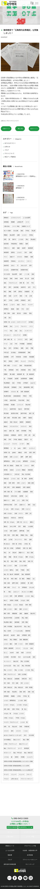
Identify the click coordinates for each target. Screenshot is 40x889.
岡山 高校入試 (8, 679)
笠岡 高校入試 (8, 687)
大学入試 (17, 474)
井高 (29, 370)
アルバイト (24, 326)
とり (18, 500)
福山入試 (15, 661)
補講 (18, 248)
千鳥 (5, 370)
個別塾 (5, 326)
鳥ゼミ (5, 600)
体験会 (20, 453)
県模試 (5, 235)
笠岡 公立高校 (22, 674)
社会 (34, 505)
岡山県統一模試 (8, 622)
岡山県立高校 (7, 396)
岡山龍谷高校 (27, 366)
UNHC (5, 431)
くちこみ (25, 648)
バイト (31, 326)
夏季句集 (22, 531)
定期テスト (22, 505)
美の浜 (5, 305)
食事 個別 (7, 587)
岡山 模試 (25, 618)
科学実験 (23, 431)
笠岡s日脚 (6, 387)
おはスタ (33, 383)
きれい (13, 266)
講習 (5, 296)
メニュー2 (21, 774)
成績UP (5, 422)
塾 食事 (30, 583)
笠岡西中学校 (24, 270)
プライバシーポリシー (26, 779)
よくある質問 (26, 218)
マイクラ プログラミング (11, 722)
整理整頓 (6, 448)
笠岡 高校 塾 (8, 492)
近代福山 (16, 348)
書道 (24, 527)
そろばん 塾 (7, 714)
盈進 (18, 635)
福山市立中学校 (8, 618)
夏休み (5, 527)
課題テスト (22, 553)
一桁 (26, 296)
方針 (25, 252)
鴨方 (5, 361)
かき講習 (30, 527)
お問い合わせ (14, 779)
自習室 (16, 379)
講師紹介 (6, 218)
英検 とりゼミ (8, 609)
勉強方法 (6, 518)
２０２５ (6, 731)
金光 (27, 348)
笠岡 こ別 (28, 513)
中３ (34, 287)
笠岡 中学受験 (8, 627)
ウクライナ (24, 426)
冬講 (10, 296)
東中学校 (26, 409)
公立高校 (6, 657)
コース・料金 (15, 226)
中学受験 (22, 344)
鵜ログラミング (23, 744)
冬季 (15, 292)
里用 (13, 500)
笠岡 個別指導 (25, 392)
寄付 (30, 426)
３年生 (10, 300)
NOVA (16, 279)
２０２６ (18, 731)
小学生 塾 (27, 544)
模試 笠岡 (7, 614)
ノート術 (26, 274)
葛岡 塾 (11, 431)
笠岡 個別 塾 (8, 339)
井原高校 (23, 370)
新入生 (19, 313)
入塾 (5, 318)
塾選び (21, 244)
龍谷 (34, 657)
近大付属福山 (7, 740)
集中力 (14, 239)
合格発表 (23, 583)
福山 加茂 (22, 561)
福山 (5, 348)
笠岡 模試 (7, 692)
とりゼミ (24, 235)
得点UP (14, 553)
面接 (5, 557)
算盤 (10, 557)
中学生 (27, 231)
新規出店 (6, 496)
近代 (10, 348)
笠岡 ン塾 (27, 435)
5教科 (24, 418)
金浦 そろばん (8, 513)
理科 (29, 505)
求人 (21, 331)
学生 (11, 331)
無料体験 (17, 622)
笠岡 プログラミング (10, 674)
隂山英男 (14, 274)
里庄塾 (31, 479)
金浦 (32, 279)
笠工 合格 (15, 683)
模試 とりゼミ (24, 609)
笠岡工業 (24, 679)
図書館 (31, 379)
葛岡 (18, 431)
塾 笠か (24, 709)
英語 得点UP (13, 422)
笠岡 (5, 239)
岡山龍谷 (33, 239)
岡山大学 (14, 727)
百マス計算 (7, 274)
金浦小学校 (13, 400)
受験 (29, 353)
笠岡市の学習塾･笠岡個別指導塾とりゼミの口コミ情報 (18, 761)
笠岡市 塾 (7, 453)
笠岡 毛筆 (7, 535)
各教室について (26, 226)
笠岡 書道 (15, 535)
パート (5, 331)
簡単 (21, 296)
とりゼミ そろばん (9, 705)
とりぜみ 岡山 (29, 670)
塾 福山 (7, 592)
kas (34, 579)
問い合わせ (7, 544)
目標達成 (13, 435)
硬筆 (32, 466)
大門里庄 (25, 383)
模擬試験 (14, 614)
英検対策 (30, 470)
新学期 (5, 470)
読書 (18, 235)
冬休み (5, 640)
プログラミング (13, 283)
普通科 (5, 374)
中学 (16, 344)
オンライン (21, 261)
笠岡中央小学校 (8, 505)
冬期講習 (27, 292)
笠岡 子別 (25, 500)
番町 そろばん (30, 557)
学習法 (31, 235)
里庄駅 (21, 496)
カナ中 (15, 296)
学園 (32, 348)
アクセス (6, 779)
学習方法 (13, 518)
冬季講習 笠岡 (26, 635)
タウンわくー (7, 335)
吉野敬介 (6, 309)
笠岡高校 (11, 370)
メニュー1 (13, 774)
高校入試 (6, 479)
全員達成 (6, 435)
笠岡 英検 (28, 605)
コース (27, 222)
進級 (16, 566)
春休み (5, 426)
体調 (32, 257)
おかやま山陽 (26, 657)
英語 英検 (7, 313)
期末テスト (7, 500)
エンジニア (7, 444)
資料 (30, 540)
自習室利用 (24, 379)
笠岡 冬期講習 (29, 644)
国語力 (26, 440)
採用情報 (6, 222)
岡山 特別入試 (19, 687)
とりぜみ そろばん (22, 705)
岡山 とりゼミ (8, 670)
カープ (20, 748)
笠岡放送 (24, 587)
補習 (13, 248)
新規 (31, 492)
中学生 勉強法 (18, 440)
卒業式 (25, 396)
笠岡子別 (20, 518)
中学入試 (6, 353)
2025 (31, 648)
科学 (10, 440)
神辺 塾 (6, 579)
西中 (10, 287)
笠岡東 (5, 457)
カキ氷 (5, 531)
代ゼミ (24, 305)
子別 (20, 387)
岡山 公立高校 (25, 661)
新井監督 (26, 748)
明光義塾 (31, 357)
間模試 (28, 579)
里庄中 (20, 435)
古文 (27, 309)
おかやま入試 (7, 666)
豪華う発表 (15, 583)
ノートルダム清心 (18, 631)
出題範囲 (25, 492)
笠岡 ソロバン (26, 509)
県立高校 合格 (16, 418)
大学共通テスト (8, 474)
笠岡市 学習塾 (14, 600)
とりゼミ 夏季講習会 (10, 701)
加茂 (17, 570)
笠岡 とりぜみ (16, 461)
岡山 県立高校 (26, 666)
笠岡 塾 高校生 (8, 466)
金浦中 (24, 248)
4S (14, 448)
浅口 (13, 383)
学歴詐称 (26, 727)
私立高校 (13, 657)
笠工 (30, 679)
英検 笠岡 (22, 692)
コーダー (22, 444)
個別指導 (6, 252)
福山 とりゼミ (8, 566)
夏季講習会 (7, 461)
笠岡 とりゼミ (14, 457)
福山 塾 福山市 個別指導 (11, 574)
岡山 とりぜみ (19, 670)
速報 (22, 348)
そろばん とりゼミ (18, 714)
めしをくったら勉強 (27, 592)
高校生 (10, 361)
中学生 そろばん (20, 718)
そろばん (32, 461)
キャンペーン (18, 540)
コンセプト (30, 757)
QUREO (14, 453)
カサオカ (19, 257)
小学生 (19, 696)
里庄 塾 (31, 413)
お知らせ (3, 121)
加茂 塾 (30, 561)
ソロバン (26, 466)
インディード (28, 331)
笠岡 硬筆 (12, 483)
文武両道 (6, 405)
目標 (30, 252)
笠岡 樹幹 (7, 709)
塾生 (30, 313)
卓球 (25, 453)
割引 (25, 540)
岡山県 (33, 231)
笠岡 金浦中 (13, 531)
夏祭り (32, 522)
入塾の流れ (7, 226)
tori (26, 496)
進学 (5, 540)
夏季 (22, 457)
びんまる (31, 587)
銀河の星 (6, 635)
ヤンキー (30, 305)
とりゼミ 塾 (24, 722)
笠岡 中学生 (15, 709)
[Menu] (36, 3)
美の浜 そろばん (18, 557)
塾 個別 (22, 579)
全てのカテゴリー (10, 143)
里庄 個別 (7, 418)
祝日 (18, 305)
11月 (28, 283)
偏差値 (26, 614)
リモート (29, 261)
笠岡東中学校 (14, 270)
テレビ (14, 587)
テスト (5, 257)
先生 (16, 331)
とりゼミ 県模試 (20, 470)
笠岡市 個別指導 (8, 648)
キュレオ (23, 361)
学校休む (13, 261)
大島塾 (25, 357)
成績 (21, 614)
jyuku (19, 448)
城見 (5, 283)
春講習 (21, 422)
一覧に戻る (20, 129)
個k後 (12, 309)
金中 (29, 287)
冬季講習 (18, 548)
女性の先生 (14, 496)
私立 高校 (30, 553)
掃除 (28, 444)
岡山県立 (14, 692)
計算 (31, 296)
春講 (5, 483)
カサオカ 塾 (14, 392)
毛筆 (28, 531)
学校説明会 (14, 244)
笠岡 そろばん (15, 509)
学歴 (21, 727)
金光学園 (16, 287)
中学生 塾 (26, 696)
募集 (10, 292)
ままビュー (16, 592)
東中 (5, 287)
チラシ (5, 409)
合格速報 (17, 679)
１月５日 (28, 653)
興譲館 (13, 696)
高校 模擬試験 (24, 640)
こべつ (16, 326)
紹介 (29, 300)
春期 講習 (31, 483)
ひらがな (6, 270)
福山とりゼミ (16, 740)
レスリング (20, 405)
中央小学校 (21, 400)
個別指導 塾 (20, 374)
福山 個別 (14, 561)
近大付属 (31, 735)
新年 (12, 731)
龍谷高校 (6, 244)
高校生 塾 (19, 466)
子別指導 (10, 379)
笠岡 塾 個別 (27, 548)
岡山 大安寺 (7, 631)
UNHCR (11, 470)
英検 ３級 (31, 692)
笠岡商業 (6, 696)
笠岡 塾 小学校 (8, 548)
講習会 (20, 292)
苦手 (16, 505)
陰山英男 (12, 235)
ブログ (8, 121)
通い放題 (12, 374)
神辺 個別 (14, 579)
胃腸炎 (26, 257)
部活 (28, 400)
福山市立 (33, 614)
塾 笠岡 (24, 479)
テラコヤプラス (14, 426)
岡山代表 (28, 405)
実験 (5, 440)
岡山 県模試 (13, 640)
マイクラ (14, 444)
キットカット (7, 661)
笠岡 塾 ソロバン (22, 522)
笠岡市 (16, 757)
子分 (22, 309)
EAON (21, 279)
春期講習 (28, 422)
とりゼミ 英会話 (18, 605)
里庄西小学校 (14, 413)
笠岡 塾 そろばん (9, 522)
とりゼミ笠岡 (23, 566)
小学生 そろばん (8, 718)
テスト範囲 (17, 492)
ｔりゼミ (25, 731)
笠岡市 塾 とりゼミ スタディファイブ (15, 322)
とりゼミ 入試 (15, 479)
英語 (33, 274)
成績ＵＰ (12, 257)
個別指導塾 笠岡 (28, 387)
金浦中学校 (13, 409)
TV (19, 587)
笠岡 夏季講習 (19, 596)
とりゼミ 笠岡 (8, 596)
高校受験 (6, 357)
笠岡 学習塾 (28, 687)
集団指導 (30, 248)
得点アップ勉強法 (10, 157)
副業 (31, 339)
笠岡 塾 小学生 (17, 544)
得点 (5, 553)
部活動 (13, 405)
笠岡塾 (25, 335)
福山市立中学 (18, 627)
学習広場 (18, 357)
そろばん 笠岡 (25, 600)
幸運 (22, 653)
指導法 (13, 252)
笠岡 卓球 (32, 453)
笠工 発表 (7, 683)
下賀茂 (22, 570)
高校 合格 (7, 583)
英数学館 (27, 631)
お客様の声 (20, 222)
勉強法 (30, 418)
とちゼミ (19, 252)
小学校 (5, 400)
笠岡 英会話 (7, 605)
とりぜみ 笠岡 (22, 701)
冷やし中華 (13, 527)
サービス (6, 774)
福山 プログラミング (10, 748)
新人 (10, 318)
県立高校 (6, 413)
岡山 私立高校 (26, 474)
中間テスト (7, 248)
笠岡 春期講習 (16, 487)
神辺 (28, 570)
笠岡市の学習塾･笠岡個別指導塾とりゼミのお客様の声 (18, 770)
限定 (5, 292)
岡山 (27, 239)
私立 (19, 657)
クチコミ (18, 648)
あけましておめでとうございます (12, 735)
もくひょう (32, 448)
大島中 (16, 361)
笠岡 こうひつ (21, 483)
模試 (16, 609)
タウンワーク (16, 335)
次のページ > (34, 129)
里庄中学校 (24, 413)
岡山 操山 (27, 627)
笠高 (17, 370)
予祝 (30, 431)
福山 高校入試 (28, 753)
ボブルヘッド (7, 753)
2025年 (12, 653)
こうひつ (12, 305)
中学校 (19, 383)
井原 (34, 370)
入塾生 (25, 313)
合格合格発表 (16, 396)
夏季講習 (25, 461)
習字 (19, 527)
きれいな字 (24, 266)
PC (31, 440)
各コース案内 (7, 231)
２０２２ (20, 339)
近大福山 (13, 353)
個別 (22, 231)
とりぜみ (21, 239)
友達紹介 (23, 300)
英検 (11, 279)
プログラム (31, 361)
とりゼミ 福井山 (8, 570)
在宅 (26, 339)
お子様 (10, 540)
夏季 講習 (28, 457)
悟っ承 (27, 279)
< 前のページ (6, 129)
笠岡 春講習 (26, 487)
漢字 (30, 266)
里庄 (21, 274)
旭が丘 (20, 409)
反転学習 (6, 266)
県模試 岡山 (24, 535)
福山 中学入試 (17, 753)
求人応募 (15, 231)
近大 (25, 735)
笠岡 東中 (7, 487)
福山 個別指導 (26, 574)
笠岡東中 (6, 392)
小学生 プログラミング (10, 744)
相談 (31, 535)
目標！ (25, 448)
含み (11, 326)
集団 (27, 244)
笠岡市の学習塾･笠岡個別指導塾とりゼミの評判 (16, 766)
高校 (21, 366)
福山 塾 (6, 561)
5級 (34, 435)
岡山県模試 (7, 383)
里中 (5, 300)
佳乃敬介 (31, 322)
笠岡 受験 (25, 622)
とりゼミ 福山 (29, 596)
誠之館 (13, 635)
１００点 (6, 757)
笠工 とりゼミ (25, 683)
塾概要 (13, 222)
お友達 (16, 300)
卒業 (30, 396)
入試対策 (17, 618)
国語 (18, 309)
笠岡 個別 (7, 366)
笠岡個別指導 (21, 353)
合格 (13, 313)
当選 (17, 653)
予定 (32, 283)
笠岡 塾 (22, 283)
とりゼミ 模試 (8, 644)
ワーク (5, 344)
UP (9, 553)
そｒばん (6, 509)
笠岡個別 (14, 387)
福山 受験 (26, 740)
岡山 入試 (16, 666)
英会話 (5, 279)
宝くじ (5, 653)
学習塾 (22, 757)
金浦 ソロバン (19, 513)
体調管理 (6, 261)
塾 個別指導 (30, 374)
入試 (11, 344)
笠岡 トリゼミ (19, 644)
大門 (12, 357)
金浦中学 (23, 287)
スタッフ (29, 774)
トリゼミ (14, 366)
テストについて (14, 121)
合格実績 (29, 344)
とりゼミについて (15, 218)
